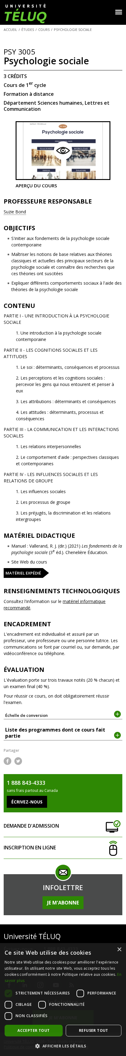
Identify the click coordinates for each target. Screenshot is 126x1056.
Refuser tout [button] (93, 1030)
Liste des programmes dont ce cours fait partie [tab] (55, 732)
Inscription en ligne (30, 847)
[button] (63, 1046)
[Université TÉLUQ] (25, 13)
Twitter (18, 761)
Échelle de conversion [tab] (26, 715)
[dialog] (63, 999)
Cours (44, 29)
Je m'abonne (63, 902)
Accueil (10, 29)
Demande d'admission (31, 825)
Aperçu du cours (36, 185)
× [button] (119, 949)
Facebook (7, 761)
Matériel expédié (23, 573)
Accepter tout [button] (33, 1030)
